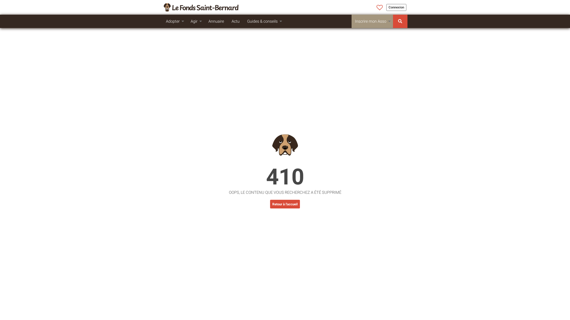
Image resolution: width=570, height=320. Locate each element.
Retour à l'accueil (285, 204)
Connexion (396, 7)
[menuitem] (400, 21)
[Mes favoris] (379, 7)
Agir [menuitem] (194, 21)
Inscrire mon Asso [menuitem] (370, 21)
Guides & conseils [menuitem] (262, 21)
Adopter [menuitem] (173, 21)
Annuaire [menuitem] (216, 21)
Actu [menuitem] (236, 21)
